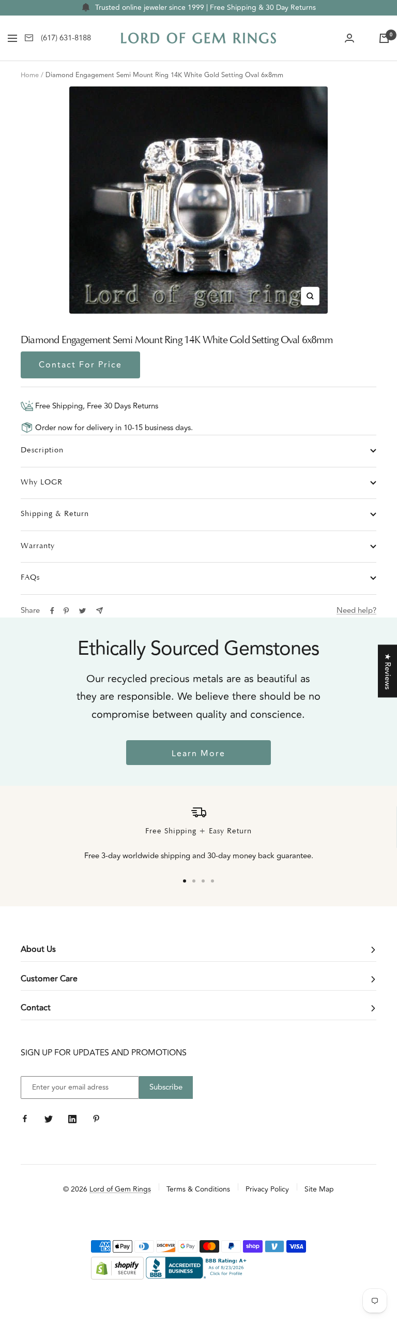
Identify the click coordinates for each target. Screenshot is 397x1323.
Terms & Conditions (198, 1189)
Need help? (356, 610)
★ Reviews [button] (387, 671)
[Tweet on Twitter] (82, 610)
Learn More (198, 753)
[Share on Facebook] (52, 610)
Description (42, 450)
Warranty (38, 546)
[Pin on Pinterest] (66, 610)
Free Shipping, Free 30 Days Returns (95, 406)
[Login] (349, 38)
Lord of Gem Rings (120, 1189)
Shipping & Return (55, 514)
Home (30, 75)
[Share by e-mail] (99, 610)
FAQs (30, 578)
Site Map (319, 1189)
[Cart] (384, 38)
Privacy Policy (267, 1189)
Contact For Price (80, 365)
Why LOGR (42, 483)
